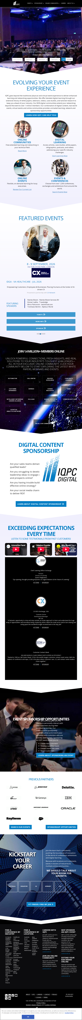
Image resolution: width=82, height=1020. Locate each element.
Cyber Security (8, 967)
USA (60, 886)
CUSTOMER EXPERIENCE (12, 389)
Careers (63, 3)
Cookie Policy (69, 1013)
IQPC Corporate (16, 939)
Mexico (26, 948)
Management (17, 953)
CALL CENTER (31, 378)
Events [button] (29, 3)
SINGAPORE (24, 886)
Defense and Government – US (9, 975)
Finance (8, 983)
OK (28, 1017)
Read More (22, 151)
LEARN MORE (46, 952)
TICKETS (40, 315)
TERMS (46, 997)
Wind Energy (15, 972)
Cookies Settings (50, 1005)
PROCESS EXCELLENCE (50, 379)
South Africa (35, 948)
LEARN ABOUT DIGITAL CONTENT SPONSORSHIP (39, 504)
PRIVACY (54, 994)
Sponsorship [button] (38, 3)
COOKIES (39, 997)
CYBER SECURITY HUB (69, 399)
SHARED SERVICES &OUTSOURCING (50, 400)
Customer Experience (9, 963)
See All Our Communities (41, 423)
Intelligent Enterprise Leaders (16, 948)
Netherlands (27, 950)
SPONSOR (40, 328)
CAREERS (39, 994)
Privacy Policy (40, 1003)
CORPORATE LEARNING (69, 379)
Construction (9, 958)
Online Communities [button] (51, 3)
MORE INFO (40, 321)
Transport (16, 970)
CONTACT (47, 994)
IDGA (68, 389)
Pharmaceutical (17, 957)
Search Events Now (59, 192)
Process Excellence (16, 960)
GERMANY (48, 886)
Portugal (34, 942)
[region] (41, 1014)
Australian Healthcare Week (9, 943)
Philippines (35, 940)
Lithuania (26, 945)
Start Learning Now (59, 156)
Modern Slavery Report (34, 1005)
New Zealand (34, 937)
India (25, 943)
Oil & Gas (16, 955)
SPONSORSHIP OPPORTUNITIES (61, 827)
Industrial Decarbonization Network (18, 943)
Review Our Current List (22, 189)
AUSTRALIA (12, 886)
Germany (27, 941)
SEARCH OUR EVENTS (20, 827)
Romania (34, 944)
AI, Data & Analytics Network (8, 938)
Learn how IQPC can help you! (41, 115)
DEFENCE (31, 389)
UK (36, 886)
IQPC (33, 994)
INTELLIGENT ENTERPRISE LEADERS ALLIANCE (13, 400)
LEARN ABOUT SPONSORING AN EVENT (56, 755)
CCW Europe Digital (8, 950)
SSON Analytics (15, 965)
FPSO (7, 981)
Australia (26, 937)
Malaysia (26, 946)
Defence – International (9, 970)
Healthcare (16, 937)
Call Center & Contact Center (9, 954)
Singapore (35, 946)
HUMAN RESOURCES (50, 389)
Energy (7, 979)
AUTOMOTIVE (12, 378)
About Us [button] (70, 3)
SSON (51, 290)
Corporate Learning (9, 960)
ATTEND (36, 582)
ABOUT (28, 994)
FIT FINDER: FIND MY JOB (40, 904)
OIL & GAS (31, 399)
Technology (16, 968)
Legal (14, 952)
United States (34, 953)
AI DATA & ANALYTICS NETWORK (13, 410)
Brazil (26, 939)
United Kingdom (34, 950)
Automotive (9, 946)
